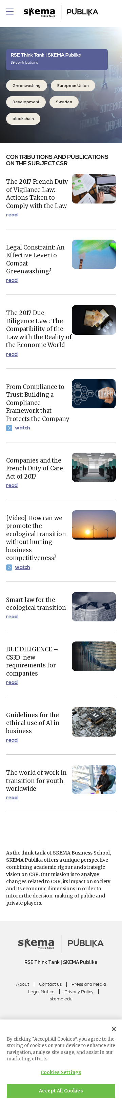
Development (26, 102)
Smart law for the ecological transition (36, 604)
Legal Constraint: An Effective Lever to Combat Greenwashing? (35, 259)
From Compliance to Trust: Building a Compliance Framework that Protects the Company (37, 403)
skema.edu (61, 999)
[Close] (113, 1029)
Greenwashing (27, 85)
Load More (61, 833)
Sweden (64, 102)
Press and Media (89, 984)
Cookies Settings (61, 1072)
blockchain (23, 118)
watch (22, 428)
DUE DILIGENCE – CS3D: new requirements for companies (32, 661)
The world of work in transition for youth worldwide (36, 780)
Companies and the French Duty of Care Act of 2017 (34, 468)
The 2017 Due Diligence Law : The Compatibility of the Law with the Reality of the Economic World (39, 329)
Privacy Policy (79, 992)
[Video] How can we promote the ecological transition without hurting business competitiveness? (36, 538)
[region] (61, 1061)
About (22, 984)
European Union (73, 85)
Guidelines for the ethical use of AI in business (33, 723)
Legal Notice (41, 992)
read (12, 215)
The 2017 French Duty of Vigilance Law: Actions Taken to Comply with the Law (37, 194)
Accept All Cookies (61, 1091)
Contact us (50, 984)
